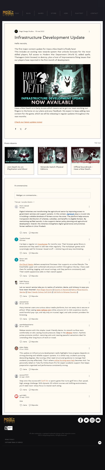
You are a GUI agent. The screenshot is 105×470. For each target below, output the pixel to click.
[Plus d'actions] (89, 31)
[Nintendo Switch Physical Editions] (52, 155)
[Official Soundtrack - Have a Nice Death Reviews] (85, 155)
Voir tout (98, 143)
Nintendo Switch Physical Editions (52, 168)
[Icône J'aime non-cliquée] (20, 233)
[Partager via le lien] (26, 129)
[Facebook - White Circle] (80, 420)
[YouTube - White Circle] (98, 420)
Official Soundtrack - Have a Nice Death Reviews (83, 168)
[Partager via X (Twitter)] (21, 129)
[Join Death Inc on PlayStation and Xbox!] (19, 155)
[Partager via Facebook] (16, 129)
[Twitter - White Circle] (86, 420)
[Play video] (52, 85)
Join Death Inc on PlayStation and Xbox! (17, 168)
